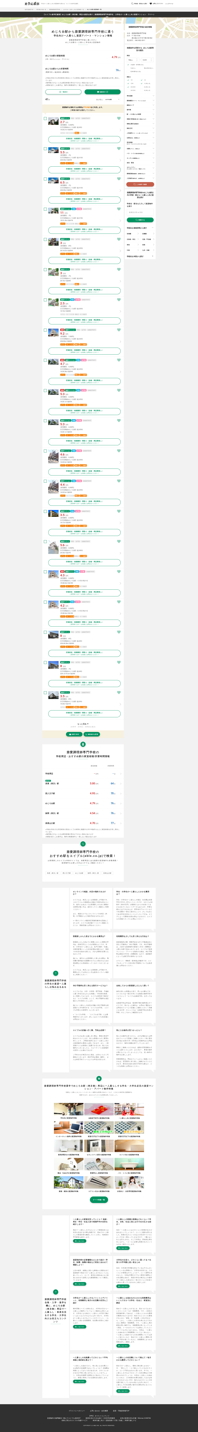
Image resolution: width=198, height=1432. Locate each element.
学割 (72, 118)
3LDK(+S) (147, 90)
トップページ (169, 4)
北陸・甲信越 (146, 239)
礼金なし (133, 68)
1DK (132, 83)
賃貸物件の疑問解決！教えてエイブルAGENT (64, 1418)
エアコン (63, 133)
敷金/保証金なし (149, 68)
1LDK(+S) (147, 83)
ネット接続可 (83, 133)
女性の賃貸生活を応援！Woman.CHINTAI (135, 1418)
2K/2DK (133, 87)
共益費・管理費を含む (137, 64)
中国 (128, 250)
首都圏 (129, 234)
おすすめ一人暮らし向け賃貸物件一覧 (73, 9)
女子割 (78, 118)
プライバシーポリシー (77, 1410)
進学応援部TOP (29, 9)
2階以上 (77, 133)
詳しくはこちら (79, 1241)
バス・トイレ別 (70, 133)
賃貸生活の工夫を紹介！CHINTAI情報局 (100, 1418)
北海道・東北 (131, 239)
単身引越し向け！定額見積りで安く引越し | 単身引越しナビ (114, 1420)
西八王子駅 (67, 873)
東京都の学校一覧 (41, 9)
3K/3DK (133, 90)
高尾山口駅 (107, 873)
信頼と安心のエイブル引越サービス (75, 1420)
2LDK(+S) (147, 87)
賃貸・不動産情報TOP (121, 1410)
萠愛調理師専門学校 (54, 9)
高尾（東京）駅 (52, 873)
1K (145, 80)
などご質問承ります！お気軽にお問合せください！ (84, 139)
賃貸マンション (65, 209)
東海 (128, 245)
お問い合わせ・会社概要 (99, 1410)
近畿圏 (144, 234)
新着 (62, 329)
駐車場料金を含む (136, 71)
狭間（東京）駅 (93, 873)
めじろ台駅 (79, 873)
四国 (143, 245)
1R (132, 80)
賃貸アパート (65, 118)
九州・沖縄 (145, 250)
